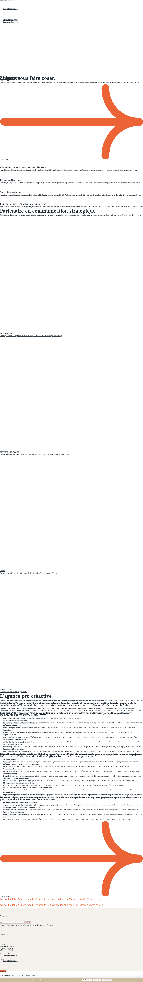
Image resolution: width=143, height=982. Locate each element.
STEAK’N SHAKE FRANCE (9, 452)
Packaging (21, 454)
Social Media (42, 336)
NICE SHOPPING (6, 333)
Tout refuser (97, 980)
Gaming (3, 336)
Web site (55, 573)
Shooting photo (32, 336)
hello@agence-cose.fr (7, 948)
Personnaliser (107, 980)
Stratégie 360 (51, 336)
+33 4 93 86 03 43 (6, 950)
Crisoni (2, 571)
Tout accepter (87, 980)
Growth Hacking (11, 336)
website (24, 692)
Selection (24, 336)
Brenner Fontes (6, 689)
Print (19, 336)
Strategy (59, 336)
